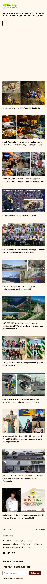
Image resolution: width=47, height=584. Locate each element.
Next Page (40, 530)
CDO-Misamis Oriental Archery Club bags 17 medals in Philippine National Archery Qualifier (23, 251)
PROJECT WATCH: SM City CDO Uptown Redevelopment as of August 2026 (18, 287)
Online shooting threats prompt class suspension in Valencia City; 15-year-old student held (23, 516)
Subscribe (35, 573)
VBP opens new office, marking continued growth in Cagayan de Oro (23, 364)
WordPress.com (18, 578)
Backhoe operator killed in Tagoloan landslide (21, 108)
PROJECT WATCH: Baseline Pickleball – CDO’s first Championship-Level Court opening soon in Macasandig (22, 478)
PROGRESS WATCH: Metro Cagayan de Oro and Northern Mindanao (23, 14)
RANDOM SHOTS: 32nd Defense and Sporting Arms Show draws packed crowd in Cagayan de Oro (23, 180)
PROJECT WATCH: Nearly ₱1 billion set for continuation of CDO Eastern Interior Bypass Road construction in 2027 (22, 326)
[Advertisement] (23, 54)
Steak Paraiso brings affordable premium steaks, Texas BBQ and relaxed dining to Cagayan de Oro (22, 143)
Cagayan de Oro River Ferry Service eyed (19, 216)
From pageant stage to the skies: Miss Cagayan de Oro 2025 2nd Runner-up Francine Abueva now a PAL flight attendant (22, 439)
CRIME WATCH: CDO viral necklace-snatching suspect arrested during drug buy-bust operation (22, 400)
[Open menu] (4, 23)
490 (10, 530)
